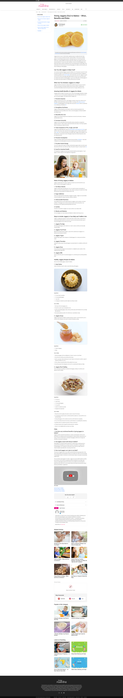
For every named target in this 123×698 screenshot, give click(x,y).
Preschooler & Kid (52, 9)
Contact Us (85, 697)
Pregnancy (38, 9)
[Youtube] (38, 0)
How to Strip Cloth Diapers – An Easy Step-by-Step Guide (61, 670)
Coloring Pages (77, 9)
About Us (82, 697)
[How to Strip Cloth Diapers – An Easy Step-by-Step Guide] (62, 662)
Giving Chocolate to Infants (59, 489)
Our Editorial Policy (60, 501)
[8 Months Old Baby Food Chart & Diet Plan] (62, 611)
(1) (65, 104)
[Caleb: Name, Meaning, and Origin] (79, 662)
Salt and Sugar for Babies (58, 488)
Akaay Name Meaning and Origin (78, 653)
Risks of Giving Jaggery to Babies (43, 25)
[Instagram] (37, 0)
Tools (63, 9)
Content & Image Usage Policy (71, 697)
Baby (39, 11)
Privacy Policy (55, 697)
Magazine (58, 9)
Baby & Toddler (44, 9)
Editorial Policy (64, 697)
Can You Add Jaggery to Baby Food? (44, 16)
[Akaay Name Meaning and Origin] (79, 647)
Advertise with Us (77, 697)
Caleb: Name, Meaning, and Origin (78, 669)
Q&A (72, 9)
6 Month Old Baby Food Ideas (78, 618)
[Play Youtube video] (70, 475)
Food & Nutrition (43, 11)
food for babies (67, 74)
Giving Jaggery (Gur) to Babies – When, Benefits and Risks (70, 16)
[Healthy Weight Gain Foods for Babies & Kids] (79, 627)
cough (57, 132)
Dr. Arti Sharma (62, 24)
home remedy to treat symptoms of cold (76, 129)
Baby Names (68, 9)
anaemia (77, 103)
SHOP (81, 9)
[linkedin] (60, 513)
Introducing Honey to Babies (59, 490)
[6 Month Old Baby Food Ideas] (79, 611)
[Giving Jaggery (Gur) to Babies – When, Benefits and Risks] (70, 39)
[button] (86, 9)
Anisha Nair (57, 20)
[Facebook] (36, 0)
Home (37, 11)
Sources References (60, 505)
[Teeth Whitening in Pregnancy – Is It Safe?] (62, 647)
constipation (79, 139)
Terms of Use (60, 697)
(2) (86, 146)
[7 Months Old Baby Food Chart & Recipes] (62, 627)
